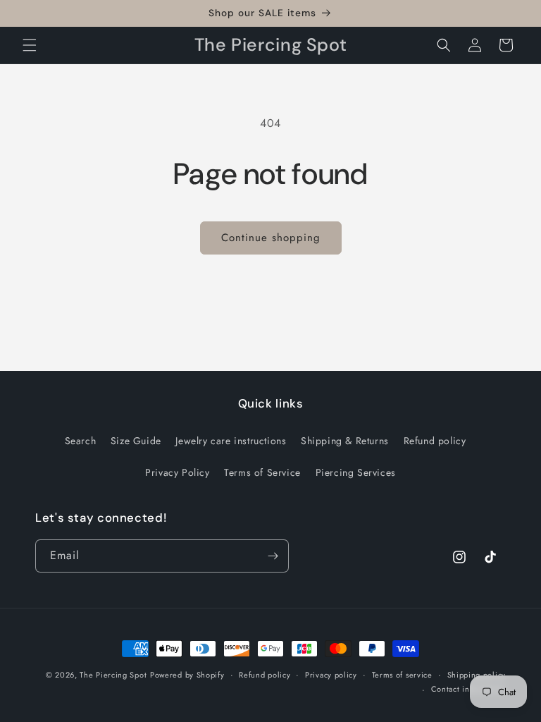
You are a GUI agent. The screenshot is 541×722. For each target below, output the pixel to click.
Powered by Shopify (187, 674)
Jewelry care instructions (230, 441)
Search (81, 441)
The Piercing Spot (113, 674)
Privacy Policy (177, 472)
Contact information (468, 689)
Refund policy (435, 441)
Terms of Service (262, 472)
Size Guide (136, 441)
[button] (29, 45)
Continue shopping (271, 237)
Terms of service (402, 674)
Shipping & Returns (345, 441)
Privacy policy (331, 674)
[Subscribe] (272, 556)
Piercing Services (356, 472)
